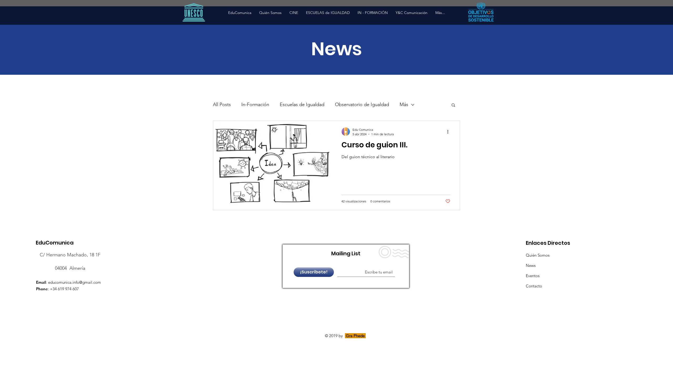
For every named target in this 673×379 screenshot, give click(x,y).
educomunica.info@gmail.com (74, 282)
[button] (453, 105)
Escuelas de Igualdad (302, 104)
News (531, 265)
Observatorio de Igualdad (362, 104)
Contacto (534, 285)
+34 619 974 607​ (64, 288)
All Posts (222, 104)
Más (404, 104)
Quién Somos (537, 255)
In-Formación (255, 104)
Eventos (532, 275)
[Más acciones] (449, 131)
